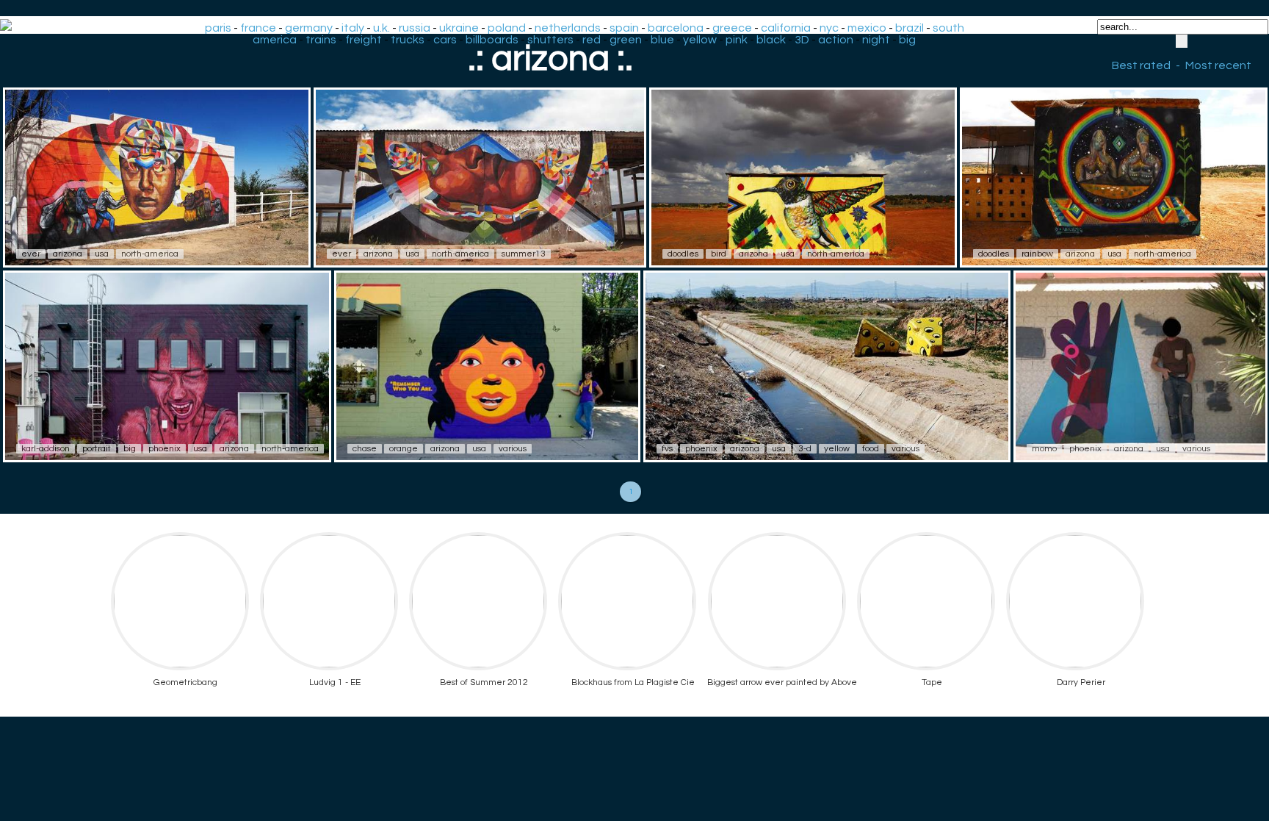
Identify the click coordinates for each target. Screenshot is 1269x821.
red (591, 40)
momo (1044, 448)
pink (737, 40)
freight (363, 40)
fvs (667, 448)
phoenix (164, 448)
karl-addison (45, 448)
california (786, 28)
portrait (96, 448)
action (835, 40)
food (870, 448)
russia (414, 28)
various (513, 448)
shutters (550, 40)
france (258, 28)
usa (102, 254)
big (907, 40)
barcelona (676, 28)
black (771, 40)
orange (403, 448)
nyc (829, 28)
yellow (700, 40)
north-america (149, 254)
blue (662, 40)
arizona (67, 254)
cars (445, 40)
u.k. (381, 28)
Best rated (1141, 65)
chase (364, 448)
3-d (804, 448)
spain (624, 28)
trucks (407, 40)
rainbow (1037, 254)
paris (218, 28)
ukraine (459, 28)
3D (802, 40)
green (626, 40)
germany (309, 28)
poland (507, 28)
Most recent (1218, 65)
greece (732, 28)
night (876, 40)
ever (30, 254)
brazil (909, 28)
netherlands (568, 28)
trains (321, 40)
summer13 (524, 254)
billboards (492, 40)
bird (718, 254)
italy (352, 28)
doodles (683, 254)
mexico (866, 28)
